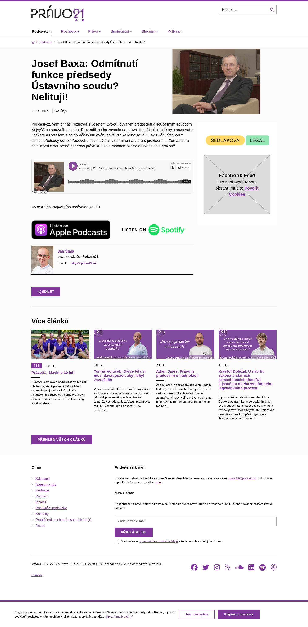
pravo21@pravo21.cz (242, 478)
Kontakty (42, 514)
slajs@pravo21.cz (83, 263)
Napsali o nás (46, 484)
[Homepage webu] (57, 13)
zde (158, 482)
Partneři (41, 496)
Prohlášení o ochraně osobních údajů (63, 520)
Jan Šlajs (66, 251)
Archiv (40, 525)
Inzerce (41, 502)
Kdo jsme (43, 478)
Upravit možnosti (117, 616)
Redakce (42, 490)
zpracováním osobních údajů (159, 541)
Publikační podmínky (51, 508)
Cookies (36, 575)
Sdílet (48, 292)
